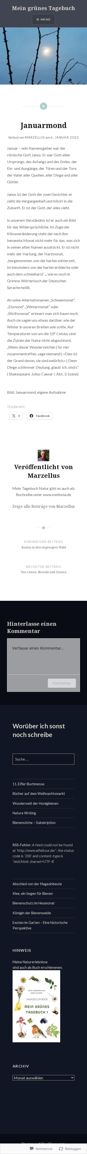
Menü (46, 19)
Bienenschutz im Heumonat (34, 903)
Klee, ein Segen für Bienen (33, 893)
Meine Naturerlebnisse (30, 962)
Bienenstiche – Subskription (34, 823)
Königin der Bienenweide (32, 913)
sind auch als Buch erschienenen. (38, 967)
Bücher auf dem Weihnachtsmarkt (39, 794)
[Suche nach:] (44, 759)
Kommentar (62, 683)
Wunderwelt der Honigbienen (35, 803)
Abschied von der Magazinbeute (37, 884)
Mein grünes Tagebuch (43, 8)
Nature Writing (24, 813)
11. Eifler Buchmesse (28, 784)
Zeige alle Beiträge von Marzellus (43, 506)
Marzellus (35, 137)
